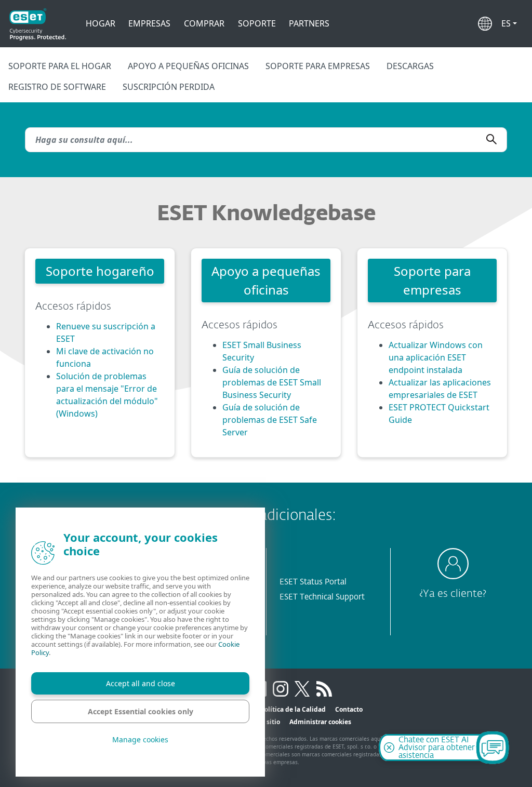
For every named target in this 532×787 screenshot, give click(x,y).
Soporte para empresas (317, 66)
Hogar (100, 23)
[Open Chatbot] (492, 747)
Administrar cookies (320, 721)
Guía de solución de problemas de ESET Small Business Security (271, 382)
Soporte (257, 23)
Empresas (149, 23)
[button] (509, 23)
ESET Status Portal (313, 582)
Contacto (349, 709)
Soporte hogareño (100, 270)
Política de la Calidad (293, 709)
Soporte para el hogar (59, 66)
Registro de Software (57, 86)
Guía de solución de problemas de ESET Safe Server (269, 420)
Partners (309, 23)
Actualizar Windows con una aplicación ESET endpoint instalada (436, 357)
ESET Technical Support (322, 597)
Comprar (204, 23)
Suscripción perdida (169, 86)
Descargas (410, 66)
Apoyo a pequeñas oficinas (188, 66)
